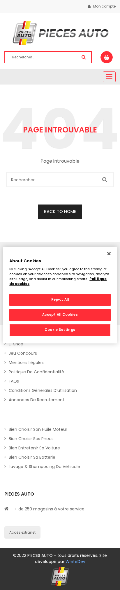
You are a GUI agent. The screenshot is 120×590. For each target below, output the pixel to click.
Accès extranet (22, 532)
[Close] (109, 253)
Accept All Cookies (60, 314)
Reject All (60, 299)
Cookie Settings (60, 329)
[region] (60, 295)
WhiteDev (75, 561)
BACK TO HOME (60, 211)
